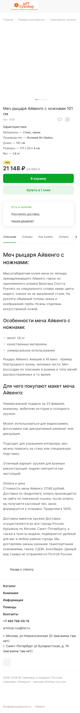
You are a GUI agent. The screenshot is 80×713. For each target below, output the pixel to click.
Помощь (9, 607)
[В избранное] (60, 119)
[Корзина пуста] (74, 6)
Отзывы (27, 236)
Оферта (40, 706)
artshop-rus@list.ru (16, 628)
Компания (10, 593)
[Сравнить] (67, 119)
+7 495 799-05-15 (16, 621)
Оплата (63, 236)
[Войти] (66, 6)
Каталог (9, 586)
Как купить (45, 236)
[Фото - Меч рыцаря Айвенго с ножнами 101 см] (41, 65)
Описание (9, 236)
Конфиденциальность (17, 706)
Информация (13, 600)
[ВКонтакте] (7, 662)
